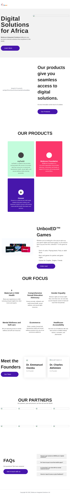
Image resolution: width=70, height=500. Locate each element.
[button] (68, 4)
